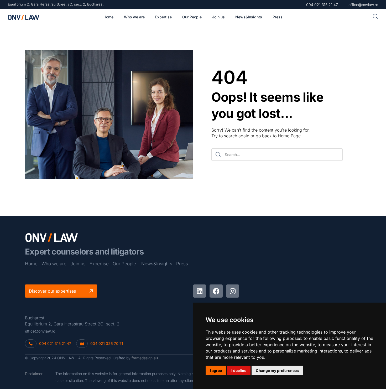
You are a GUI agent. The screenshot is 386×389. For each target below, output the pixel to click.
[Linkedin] (199, 291)
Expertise (99, 263)
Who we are (53, 263)
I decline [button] (238, 370)
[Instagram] (232, 291)
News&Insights (156, 263)
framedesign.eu (145, 358)
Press (182, 263)
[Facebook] (216, 291)
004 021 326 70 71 (106, 343)
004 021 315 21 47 (55, 343)
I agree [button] (216, 370)
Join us (78, 263)
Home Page (289, 135)
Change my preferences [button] (277, 370)
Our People (124, 263)
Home (31, 263)
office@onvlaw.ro (40, 331)
